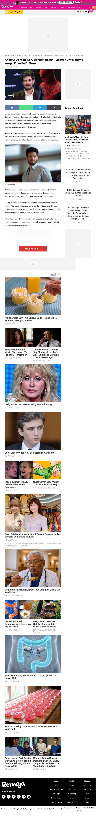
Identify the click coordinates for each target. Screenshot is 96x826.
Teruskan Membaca (33, 249)
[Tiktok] (83, 12)
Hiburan (13, 55)
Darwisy (67, 145)
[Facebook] (75, 12)
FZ (7, 66)
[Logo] (7, 6)
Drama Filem (23, 55)
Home (7, 55)
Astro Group (80, 810)
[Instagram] (78, 12)
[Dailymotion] (29, 797)
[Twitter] (80, 12)
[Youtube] (86, 12)
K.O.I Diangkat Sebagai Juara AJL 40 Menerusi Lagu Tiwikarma (78, 193)
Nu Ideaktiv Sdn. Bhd (81, 807)
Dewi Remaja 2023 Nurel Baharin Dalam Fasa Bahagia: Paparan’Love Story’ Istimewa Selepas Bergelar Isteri (78, 213)
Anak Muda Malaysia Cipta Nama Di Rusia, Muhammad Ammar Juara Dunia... (77, 140)
